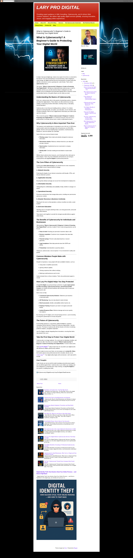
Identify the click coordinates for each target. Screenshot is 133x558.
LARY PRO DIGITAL (58, 7)
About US (43, 22)
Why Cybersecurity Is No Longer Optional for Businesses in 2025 (60, 429)
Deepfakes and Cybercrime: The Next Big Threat (56, 389)
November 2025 (88, 83)
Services (61, 22)
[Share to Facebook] (45, 379)
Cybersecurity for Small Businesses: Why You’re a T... (89, 104)
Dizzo (65, 548)
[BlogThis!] (42, 379)
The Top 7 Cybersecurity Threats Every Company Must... (90, 118)
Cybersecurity (86, 75)
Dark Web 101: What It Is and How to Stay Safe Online (57, 413)
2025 (84, 81)
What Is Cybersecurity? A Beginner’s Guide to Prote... (90, 127)
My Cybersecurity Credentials (73, 22)
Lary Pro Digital (43, 346)
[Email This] (40, 379)
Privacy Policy (39, 25)
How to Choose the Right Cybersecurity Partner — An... (90, 88)
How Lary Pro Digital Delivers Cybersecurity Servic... (90, 113)
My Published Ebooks (89, 22)
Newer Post (39, 383)
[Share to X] (43, 379)
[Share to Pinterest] (46, 379)
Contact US (48, 25)
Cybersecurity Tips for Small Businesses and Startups (57, 397)
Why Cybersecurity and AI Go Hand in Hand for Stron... (90, 93)
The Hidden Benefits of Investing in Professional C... (89, 108)
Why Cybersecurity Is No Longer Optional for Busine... (90, 122)
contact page (39, 355)
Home (36, 22)
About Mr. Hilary (52, 22)
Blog (54, 25)
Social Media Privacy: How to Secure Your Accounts (56, 421)
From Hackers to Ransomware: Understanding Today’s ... (90, 98)
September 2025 (88, 85)
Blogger (75, 548)
